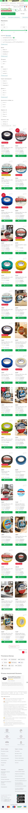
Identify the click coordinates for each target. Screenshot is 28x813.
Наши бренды (3, 762)
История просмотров (5, 758)
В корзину (8, 155)
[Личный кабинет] (21, 742)
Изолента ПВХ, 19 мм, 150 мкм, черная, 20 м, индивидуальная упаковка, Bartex (14, 677)
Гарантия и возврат (18, 755)
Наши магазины (4, 760)
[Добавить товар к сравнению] (9, 129)
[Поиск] (15, 10)
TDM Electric (13, 662)
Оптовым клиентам (20, 2)
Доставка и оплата (18, 753)
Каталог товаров (4, 749)
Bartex (5, 659)
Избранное (3, 753)
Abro (22, 662)
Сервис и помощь (18, 749)
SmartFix (19, 665)
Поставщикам (3, 774)
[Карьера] (7, 742)
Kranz (12, 665)
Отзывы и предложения (19, 758)
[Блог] (21, 730)
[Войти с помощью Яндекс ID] (26, 6)
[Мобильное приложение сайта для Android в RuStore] (21, 801)
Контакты (16, 762)
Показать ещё (13, 646)
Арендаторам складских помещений (5, 772)
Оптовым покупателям (5, 779)
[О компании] (7, 730)
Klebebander (13, 659)
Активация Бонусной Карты (20, 778)
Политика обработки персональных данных (19, 783)
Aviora (5, 665)
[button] (8, 13)
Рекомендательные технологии (20, 791)
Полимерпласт (7, 668)
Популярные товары (4, 751)
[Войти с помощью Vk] (24, 6)
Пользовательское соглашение (20, 786)
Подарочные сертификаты (20, 773)
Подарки (2, 765)
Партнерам (3, 769)
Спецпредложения (4, 755)
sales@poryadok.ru (7, 800)
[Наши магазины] (7, 736)
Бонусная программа (19, 776)
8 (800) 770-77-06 (14, 5)
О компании (3, 784)
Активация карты (13, 2)
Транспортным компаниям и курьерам (6, 782)
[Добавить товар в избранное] (12, 129)
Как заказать (17, 751)
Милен (5, 662)
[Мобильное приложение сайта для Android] (21, 795)
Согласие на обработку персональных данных (19, 789)
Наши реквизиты (4, 786)
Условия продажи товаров (19, 771)
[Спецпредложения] (21, 736)
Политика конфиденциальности (21, 780)
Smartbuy (23, 659)
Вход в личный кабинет (19, 760)
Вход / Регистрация (19, 6)
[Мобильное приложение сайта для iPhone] (21, 798)
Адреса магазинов (4, 2)
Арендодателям (4, 777)
